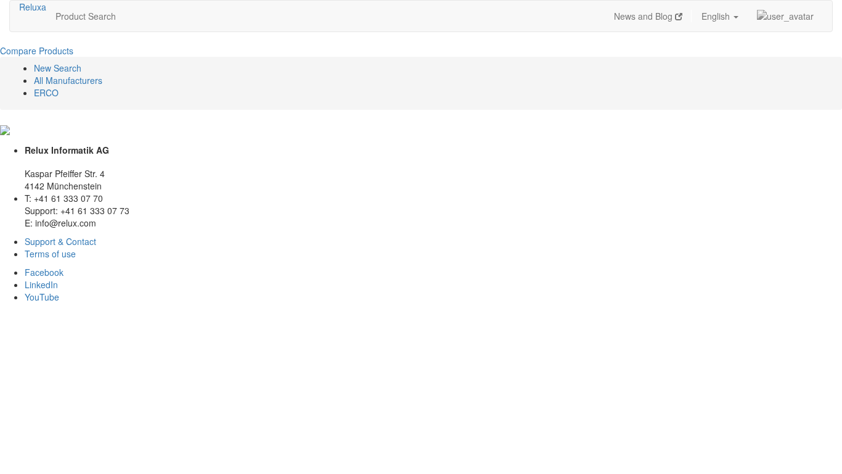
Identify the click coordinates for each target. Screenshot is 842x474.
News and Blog (644, 16)
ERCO (46, 92)
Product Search (85, 16)
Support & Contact (60, 241)
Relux (30, 7)
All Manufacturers (68, 80)
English (716, 16)
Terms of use (50, 253)
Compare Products (36, 50)
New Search (57, 68)
